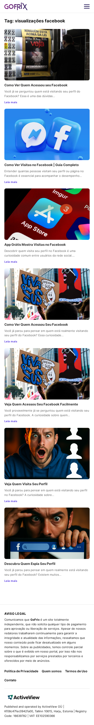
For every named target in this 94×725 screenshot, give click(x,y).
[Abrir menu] (87, 6)
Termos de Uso (76, 671)
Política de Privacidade (21, 671)
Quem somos (52, 671)
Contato (10, 680)
